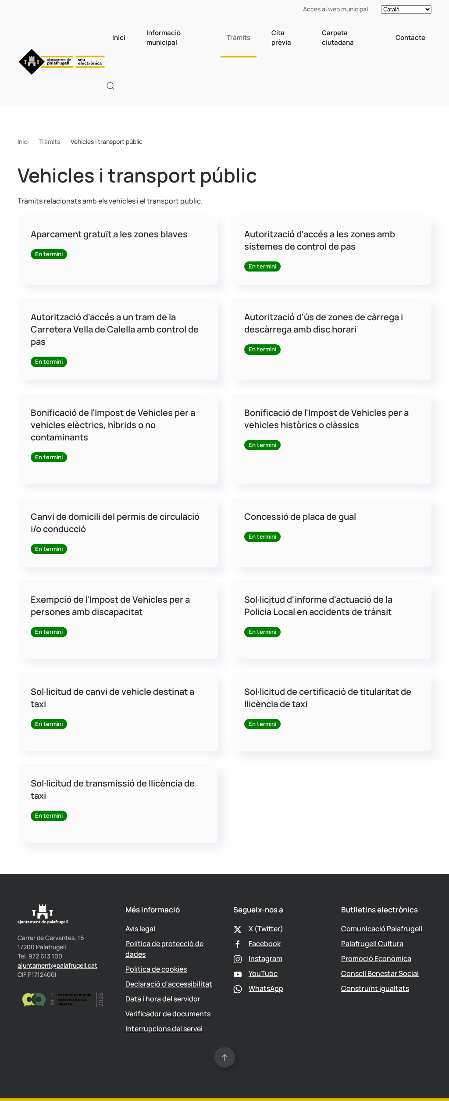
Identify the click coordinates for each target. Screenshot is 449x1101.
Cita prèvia (281, 37)
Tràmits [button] (238, 37)
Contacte (410, 37)
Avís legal (140, 928)
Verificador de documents (167, 1014)
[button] (110, 86)
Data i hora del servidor (162, 999)
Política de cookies (156, 969)
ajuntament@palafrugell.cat (57, 965)
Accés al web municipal (335, 9)
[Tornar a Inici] (62, 62)
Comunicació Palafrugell (381, 928)
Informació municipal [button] (163, 37)
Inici (118, 37)
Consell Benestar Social (380, 973)
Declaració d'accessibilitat (168, 984)
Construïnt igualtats (375, 988)
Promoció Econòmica (376, 958)
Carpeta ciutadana (338, 37)
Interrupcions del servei (164, 1028)
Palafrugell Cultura (372, 943)
